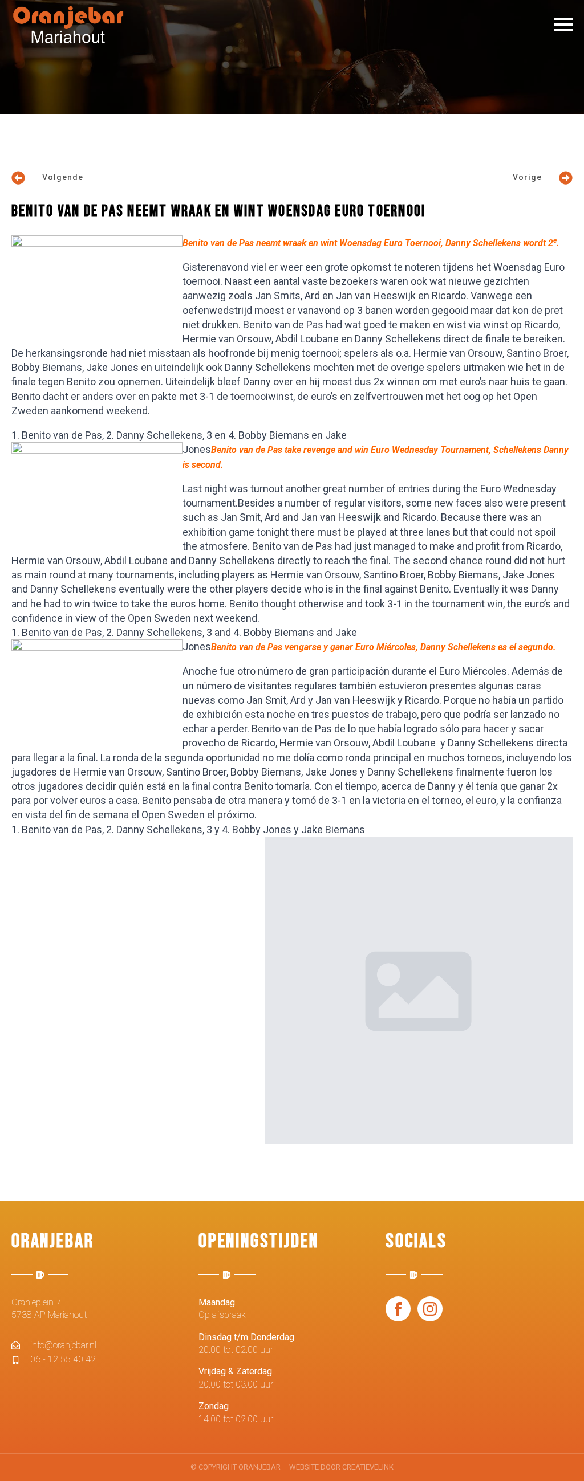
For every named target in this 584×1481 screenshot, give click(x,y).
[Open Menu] (563, 24)
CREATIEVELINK (368, 1467)
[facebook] (398, 1308)
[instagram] (430, 1308)
